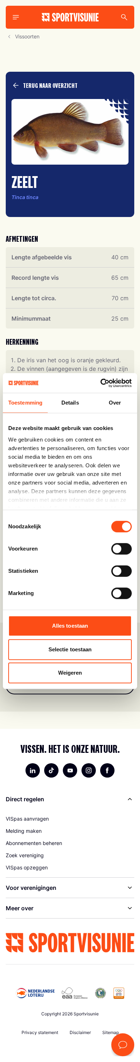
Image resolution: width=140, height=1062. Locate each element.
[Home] (70, 17)
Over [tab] (115, 403)
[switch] (121, 548)
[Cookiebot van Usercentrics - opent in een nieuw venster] (101, 383)
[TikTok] (51, 770)
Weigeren (70, 673)
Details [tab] (70, 403)
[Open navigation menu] (15, 17)
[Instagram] (88, 770)
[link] (70, 819)
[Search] (124, 17)
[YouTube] (70, 770)
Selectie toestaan (70, 649)
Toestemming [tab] (25, 403)
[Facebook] (107, 770)
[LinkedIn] (32, 770)
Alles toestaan (70, 626)
